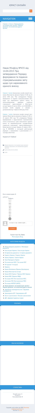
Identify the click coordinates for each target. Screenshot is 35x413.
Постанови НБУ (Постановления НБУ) (15, 278)
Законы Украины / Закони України (14, 257)
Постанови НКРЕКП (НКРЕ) (12, 283)
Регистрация (15, 236)
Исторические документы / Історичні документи (18, 253)
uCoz (20, 410)
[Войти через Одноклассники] (9, 215)
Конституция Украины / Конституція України (17, 250)
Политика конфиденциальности (20, 408)
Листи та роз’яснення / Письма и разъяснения (18, 295)
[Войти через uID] (9, 200)
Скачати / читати (7, 93)
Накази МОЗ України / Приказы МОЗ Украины (17, 274)
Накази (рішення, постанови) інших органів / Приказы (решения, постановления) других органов (13, 26)
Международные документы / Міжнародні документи (15, 247)
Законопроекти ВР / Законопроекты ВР (16, 293)
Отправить (12, 228)
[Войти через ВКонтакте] (9, 203)
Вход (21, 236)
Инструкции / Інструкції (11, 264)
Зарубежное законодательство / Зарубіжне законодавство (16, 290)
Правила (7, 267)
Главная (5, 24)
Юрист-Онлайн (17, 5)
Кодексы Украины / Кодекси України (15, 255)
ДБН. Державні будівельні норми (14, 298)
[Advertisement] (17, 48)
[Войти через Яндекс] (9, 209)
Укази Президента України (12, 260)
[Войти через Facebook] (9, 206)
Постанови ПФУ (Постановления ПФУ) (15, 281)
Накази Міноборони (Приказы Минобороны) (17, 269)
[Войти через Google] (9, 212)
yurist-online (8, 150)
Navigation (9, 18)
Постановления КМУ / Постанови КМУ (15, 262)
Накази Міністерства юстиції (13, 271)
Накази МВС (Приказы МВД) (13, 276)
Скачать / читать (8, 114)
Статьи (11, 24)
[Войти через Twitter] (9, 218)
